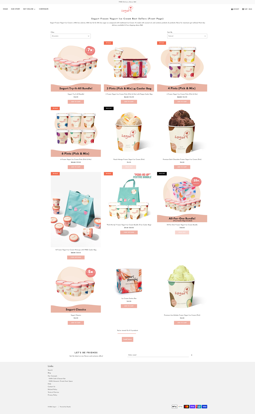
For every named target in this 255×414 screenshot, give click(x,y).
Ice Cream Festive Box (129, 298)
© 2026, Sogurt (52, 406)
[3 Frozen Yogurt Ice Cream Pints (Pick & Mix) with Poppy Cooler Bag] (129, 66)
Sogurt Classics (76, 315)
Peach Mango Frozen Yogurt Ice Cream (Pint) (129, 159)
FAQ (49, 384)
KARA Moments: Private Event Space (61, 381)
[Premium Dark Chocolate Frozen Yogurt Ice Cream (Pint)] (182, 132)
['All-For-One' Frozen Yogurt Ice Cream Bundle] (182, 197)
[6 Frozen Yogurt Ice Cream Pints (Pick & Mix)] (76, 132)
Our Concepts (52, 376)
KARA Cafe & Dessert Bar (57, 378)
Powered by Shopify (65, 406)
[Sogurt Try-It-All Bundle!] (76, 66)
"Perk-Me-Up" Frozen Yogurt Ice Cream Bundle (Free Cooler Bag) (129, 225)
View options (76, 257)
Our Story (15, 9)
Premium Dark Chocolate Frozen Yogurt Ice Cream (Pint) (182, 159)
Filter (52, 32)
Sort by (169, 32)
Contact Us (51, 386)
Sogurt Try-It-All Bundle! (76, 94)
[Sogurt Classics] (76, 287)
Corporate (43, 9)
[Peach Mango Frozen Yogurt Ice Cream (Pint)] (129, 132)
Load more (127, 339)
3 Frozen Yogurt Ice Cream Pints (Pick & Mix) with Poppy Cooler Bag (129, 94)
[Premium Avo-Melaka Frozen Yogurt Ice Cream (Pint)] (182, 287)
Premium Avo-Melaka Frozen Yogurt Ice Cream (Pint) (182, 315)
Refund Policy (52, 389)
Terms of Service (53, 392)
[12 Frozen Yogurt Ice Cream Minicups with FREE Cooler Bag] (76, 209)
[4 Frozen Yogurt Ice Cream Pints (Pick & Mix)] (182, 66)
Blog (49, 373)
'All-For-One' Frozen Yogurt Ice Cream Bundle (182, 225)
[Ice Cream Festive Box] (129, 279)
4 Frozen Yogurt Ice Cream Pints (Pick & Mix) (182, 94)
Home (5, 9)
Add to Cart (75, 101)
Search (50, 370)
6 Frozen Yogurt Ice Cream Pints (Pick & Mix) (75, 159)
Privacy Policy (52, 395)
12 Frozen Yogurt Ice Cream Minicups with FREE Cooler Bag (75, 250)
